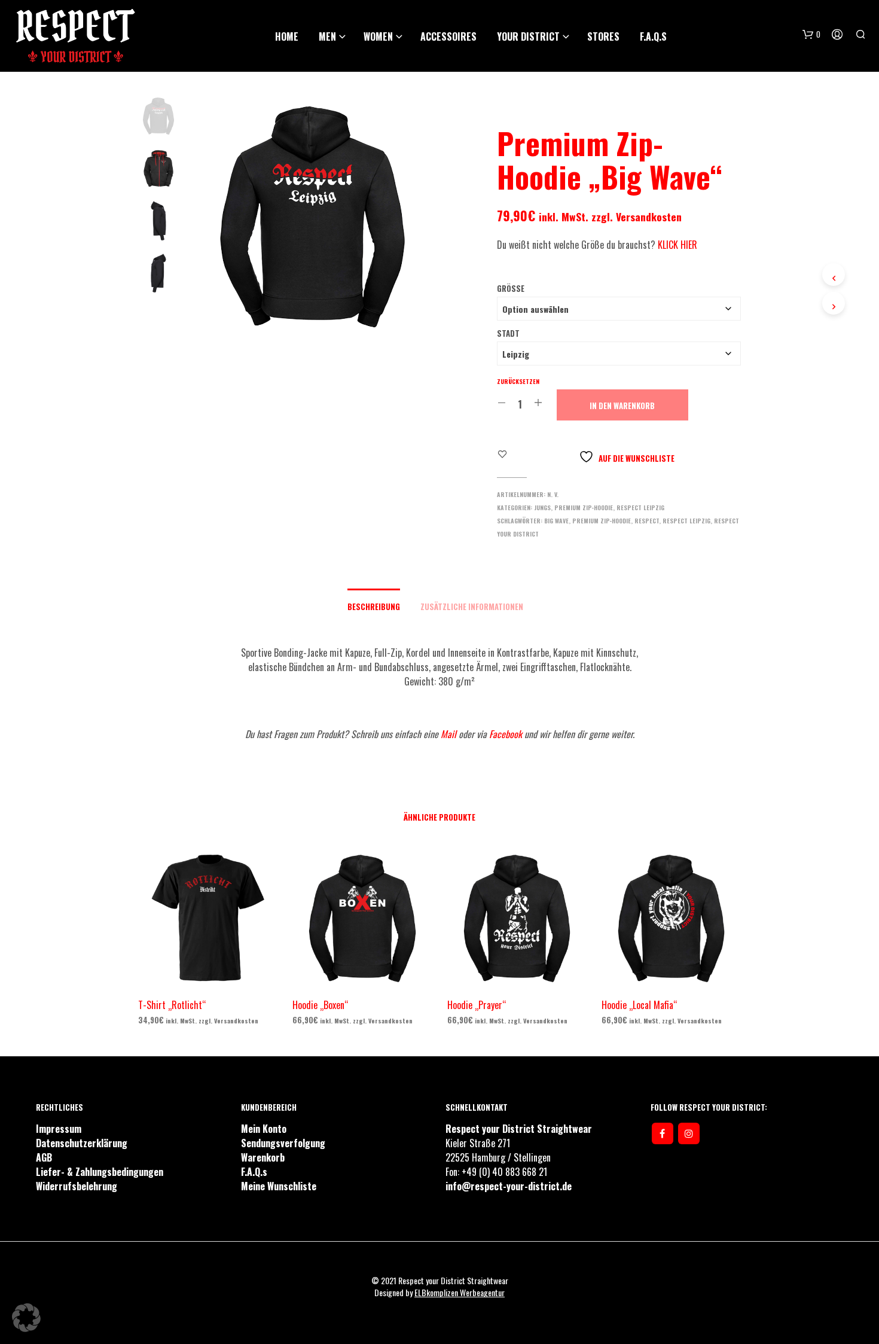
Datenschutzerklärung (81, 1143)
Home (286, 36)
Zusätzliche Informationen (471, 606)
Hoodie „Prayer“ (476, 1004)
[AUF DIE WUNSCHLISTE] (219, 979)
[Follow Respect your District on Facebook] (662, 1133)
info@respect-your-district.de (508, 1186)
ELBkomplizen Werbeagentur (459, 1292)
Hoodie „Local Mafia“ (639, 1004)
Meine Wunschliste (278, 1186)
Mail (448, 734)
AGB (44, 1157)
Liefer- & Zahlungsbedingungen (99, 1172)
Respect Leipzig (640, 507)
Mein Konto (263, 1128)
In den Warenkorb (622, 406)
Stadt (508, 333)
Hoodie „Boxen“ (320, 1004)
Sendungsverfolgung (283, 1143)
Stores (603, 36)
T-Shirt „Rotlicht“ (172, 1004)
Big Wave (556, 520)
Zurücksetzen (518, 381)
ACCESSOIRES (448, 36)
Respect (646, 520)
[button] (26, 1317)
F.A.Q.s (653, 36)
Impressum (58, 1128)
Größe (510, 288)
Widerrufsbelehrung (76, 1186)
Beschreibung (373, 606)
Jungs (542, 507)
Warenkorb (263, 1157)
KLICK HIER (677, 244)
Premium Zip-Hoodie (583, 507)
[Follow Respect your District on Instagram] (689, 1133)
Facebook (506, 734)
